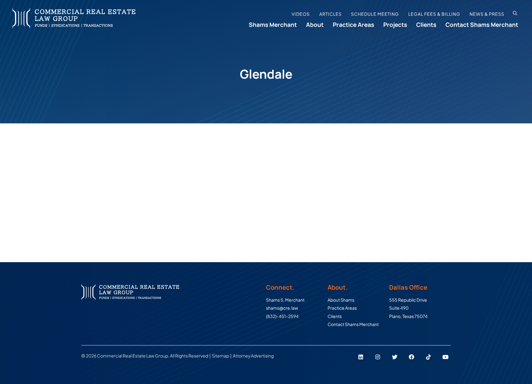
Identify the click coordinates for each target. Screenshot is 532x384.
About (315, 25)
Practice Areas (353, 25)
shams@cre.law (282, 308)
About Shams (341, 300)
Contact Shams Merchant (481, 25)
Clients (426, 25)
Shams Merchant (273, 25)
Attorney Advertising (254, 355)
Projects (395, 25)
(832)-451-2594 (282, 316)
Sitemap (220, 355)
